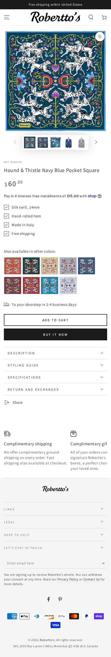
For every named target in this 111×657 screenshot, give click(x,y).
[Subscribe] (104, 563)
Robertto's (47, 640)
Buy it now (55, 334)
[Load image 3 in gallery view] (55, 142)
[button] (91, 17)
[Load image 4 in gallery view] (68, 142)
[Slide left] (15, 142)
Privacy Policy (68, 579)
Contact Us (91, 579)
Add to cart (55, 320)
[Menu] (6, 17)
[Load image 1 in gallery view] (29, 142)
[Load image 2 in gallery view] (42, 142)
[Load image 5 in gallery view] (81, 142)
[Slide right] (96, 142)
